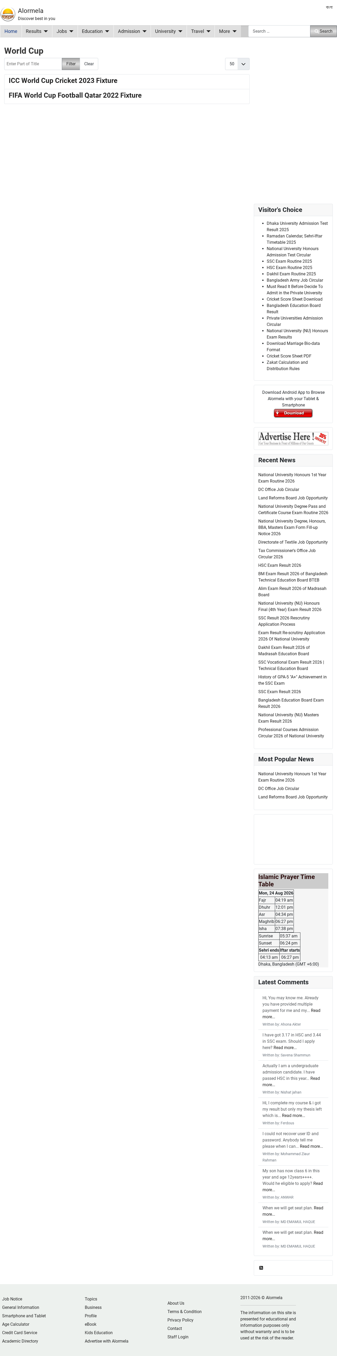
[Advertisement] (127, 173)
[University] (179, 31)
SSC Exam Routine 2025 (289, 261)
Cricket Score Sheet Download (295, 299)
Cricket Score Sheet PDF (289, 356)
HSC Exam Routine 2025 (289, 267)
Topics (91, 1299)
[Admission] (143, 31)
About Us (175, 1303)
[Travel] (207, 31)
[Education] (106, 31)
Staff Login (178, 1336)
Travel (197, 31)
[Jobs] (70, 31)
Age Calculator (15, 1324)
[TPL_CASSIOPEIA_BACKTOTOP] (328, 1346)
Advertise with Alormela (106, 1341)
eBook (90, 1324)
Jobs (62, 31)
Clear (89, 63)
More (224, 31)
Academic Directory (20, 1341)
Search (326, 31)
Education (92, 31)
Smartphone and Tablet (24, 1315)
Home (10, 31)
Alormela (30, 10)
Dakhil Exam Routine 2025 (291, 273)
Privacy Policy (180, 1320)
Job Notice (12, 1299)
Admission (129, 31)
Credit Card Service (19, 1332)
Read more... (285, 1047)
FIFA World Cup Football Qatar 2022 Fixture (75, 95)
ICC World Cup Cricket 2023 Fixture (63, 81)
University (165, 31)
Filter (71, 63)
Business (93, 1307)
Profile (91, 1315)
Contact (174, 1328)
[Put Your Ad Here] (293, 438)
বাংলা (329, 7)
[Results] (44, 31)
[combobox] (279, 31)
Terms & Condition (184, 1311)
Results (33, 31)
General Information (20, 1307)
